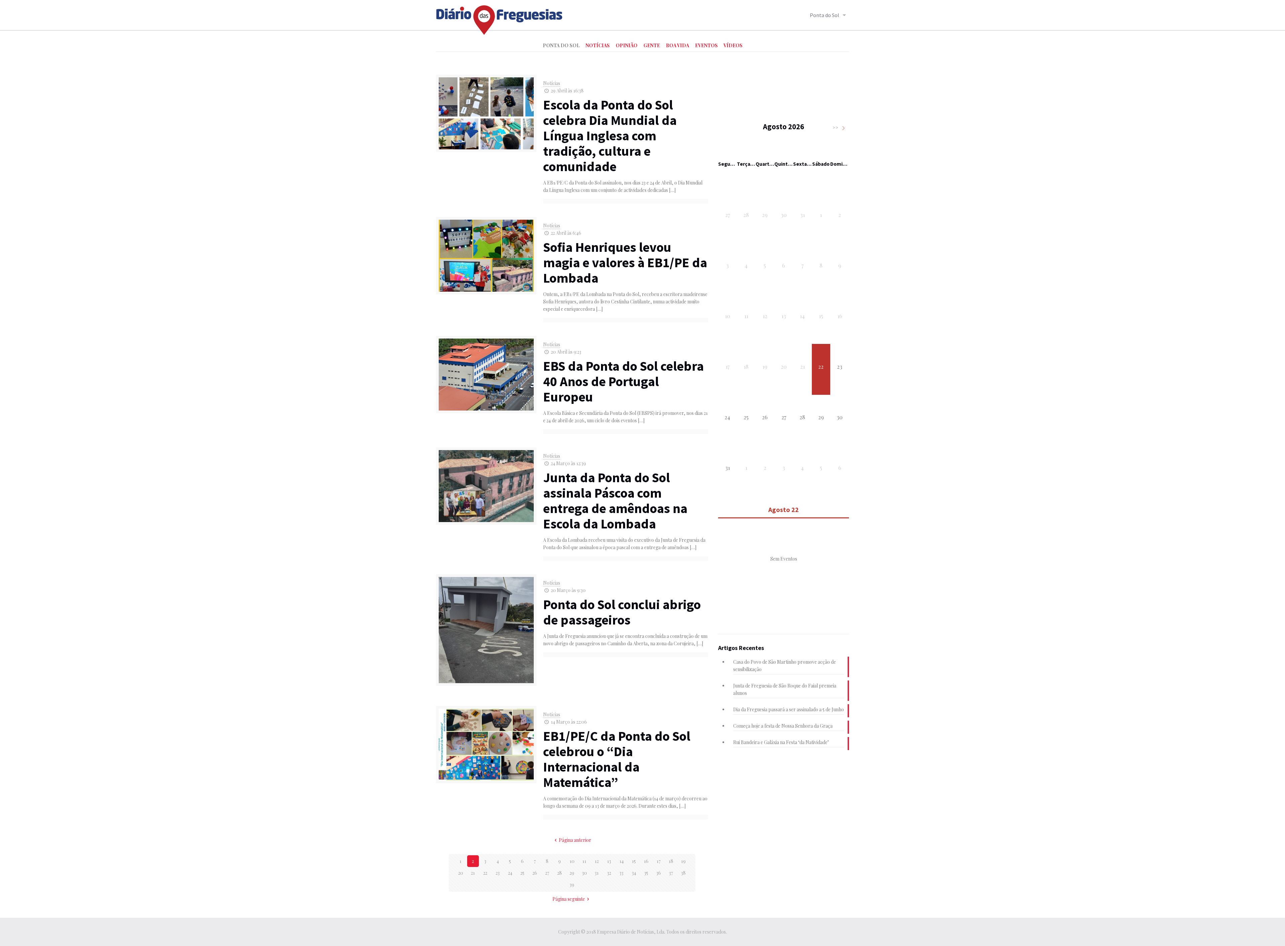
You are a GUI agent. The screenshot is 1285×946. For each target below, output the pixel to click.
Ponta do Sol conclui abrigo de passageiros (622, 612)
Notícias (551, 83)
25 (522, 873)
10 (572, 861)
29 (572, 873)
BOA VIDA (677, 45)
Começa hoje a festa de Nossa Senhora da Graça (783, 726)
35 (646, 873)
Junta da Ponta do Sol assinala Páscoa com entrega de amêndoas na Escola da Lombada (615, 500)
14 (621, 861)
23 (498, 873)
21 (473, 873)
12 (597, 861)
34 (634, 873)
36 (658, 873)
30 (584, 873)
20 (460, 873)
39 (572, 884)
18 (671, 861)
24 (510, 873)
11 (584, 861)
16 (646, 861)
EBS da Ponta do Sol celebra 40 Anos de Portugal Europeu (623, 381)
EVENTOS (706, 45)
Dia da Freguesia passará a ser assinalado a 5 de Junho (788, 709)
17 (659, 861)
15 (634, 861)
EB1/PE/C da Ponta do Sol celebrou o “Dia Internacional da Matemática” (616, 759)
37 (671, 873)
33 (621, 873)
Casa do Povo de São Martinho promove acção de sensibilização (784, 665)
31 (597, 873)
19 (683, 861)
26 (534, 873)
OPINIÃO (626, 45)
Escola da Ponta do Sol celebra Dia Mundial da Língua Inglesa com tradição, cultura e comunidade (610, 135)
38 (683, 873)
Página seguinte (568, 899)
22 (485, 873)
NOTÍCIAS (598, 45)
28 (559, 873)
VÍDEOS (733, 45)
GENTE (652, 45)
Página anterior (575, 840)
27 (547, 873)
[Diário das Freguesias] (499, 17)
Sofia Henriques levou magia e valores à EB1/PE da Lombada (625, 262)
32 (609, 873)
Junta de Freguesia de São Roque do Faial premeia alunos (784, 689)
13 (609, 861)
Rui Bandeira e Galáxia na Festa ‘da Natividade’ (781, 742)
